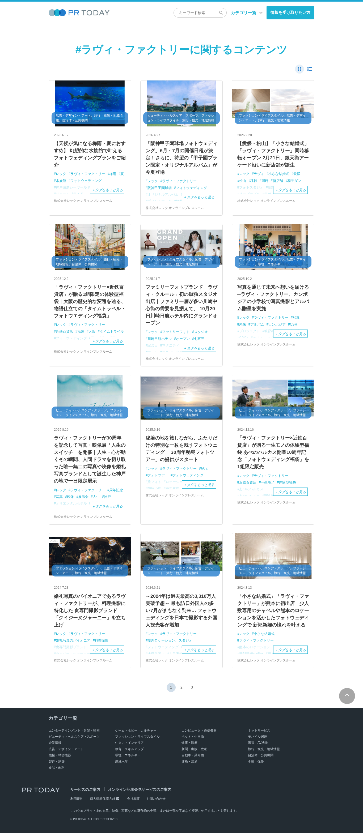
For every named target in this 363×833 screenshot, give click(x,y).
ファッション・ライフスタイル (137, 736)
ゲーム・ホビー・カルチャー (136, 730)
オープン (183, 339)
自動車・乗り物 (193, 755)
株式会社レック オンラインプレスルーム (83, 201)
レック (61, 174)
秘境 (204, 469)
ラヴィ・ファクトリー (87, 174)
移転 (253, 181)
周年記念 (116, 490)
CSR (293, 324)
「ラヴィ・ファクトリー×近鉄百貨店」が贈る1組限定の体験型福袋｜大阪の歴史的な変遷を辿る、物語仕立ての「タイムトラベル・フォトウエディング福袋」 (90, 301)
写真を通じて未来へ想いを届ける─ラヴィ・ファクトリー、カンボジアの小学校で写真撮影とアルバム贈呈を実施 (273, 297)
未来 (242, 324)
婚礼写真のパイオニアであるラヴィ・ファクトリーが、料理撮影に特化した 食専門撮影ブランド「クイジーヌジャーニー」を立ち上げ (90, 610)
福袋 (80, 332)
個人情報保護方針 (102, 799)
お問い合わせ (156, 799)
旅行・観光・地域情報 (264, 749)
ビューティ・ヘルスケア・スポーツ (74, 736)
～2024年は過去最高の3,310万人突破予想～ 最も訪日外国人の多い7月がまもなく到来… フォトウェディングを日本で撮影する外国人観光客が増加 (181, 610)
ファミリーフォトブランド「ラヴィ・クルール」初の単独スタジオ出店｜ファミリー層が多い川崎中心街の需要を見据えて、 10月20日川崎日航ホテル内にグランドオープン (181, 305)
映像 (70, 497)
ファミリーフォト (176, 332)
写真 (296, 317)
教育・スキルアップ (129, 749)
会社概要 (133, 799)
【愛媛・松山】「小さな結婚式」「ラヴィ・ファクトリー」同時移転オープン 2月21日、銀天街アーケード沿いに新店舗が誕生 (273, 154)
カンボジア (277, 324)
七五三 (199, 339)
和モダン (294, 181)
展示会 (83, 497)
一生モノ (268, 482)
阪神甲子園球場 (159, 188)
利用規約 (76, 799)
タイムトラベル (112, 332)
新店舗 (278, 181)
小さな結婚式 (278, 174)
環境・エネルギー (128, 755)
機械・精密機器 (60, 755)
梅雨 (112, 174)
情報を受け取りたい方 (290, 12)
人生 (96, 497)
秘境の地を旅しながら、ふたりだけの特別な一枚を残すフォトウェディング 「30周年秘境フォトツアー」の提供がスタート (181, 448)
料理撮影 (101, 640)
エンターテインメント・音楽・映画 (74, 730)
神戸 (107, 497)
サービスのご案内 (85, 789)
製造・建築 (57, 761)
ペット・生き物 (193, 736)
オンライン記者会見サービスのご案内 (139, 789)
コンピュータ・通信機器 (199, 730)
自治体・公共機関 (260, 755)
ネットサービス (259, 730)
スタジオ (201, 332)
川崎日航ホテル (159, 339)
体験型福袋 (287, 482)
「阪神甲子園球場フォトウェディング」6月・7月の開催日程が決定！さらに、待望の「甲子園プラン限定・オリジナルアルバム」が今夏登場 (181, 158)
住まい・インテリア (129, 743)
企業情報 (55, 743)
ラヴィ (259, 174)
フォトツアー (157, 475)
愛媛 (296, 174)
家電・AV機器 (258, 743)
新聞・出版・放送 (194, 749)
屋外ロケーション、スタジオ (169, 640)
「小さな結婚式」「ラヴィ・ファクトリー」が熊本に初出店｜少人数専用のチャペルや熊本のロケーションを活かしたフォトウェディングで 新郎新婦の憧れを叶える (273, 610)
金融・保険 (256, 761)
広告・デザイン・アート (66, 749)
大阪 (91, 332)
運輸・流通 (189, 761)
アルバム (257, 324)
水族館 (61, 181)
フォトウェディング (86, 181)
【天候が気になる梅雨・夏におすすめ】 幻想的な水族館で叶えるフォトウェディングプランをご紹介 (90, 154)
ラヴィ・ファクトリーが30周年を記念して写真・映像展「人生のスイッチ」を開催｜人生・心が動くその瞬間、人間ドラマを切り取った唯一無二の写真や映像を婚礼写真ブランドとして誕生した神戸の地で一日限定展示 (90, 459)
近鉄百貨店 (64, 332)
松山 (242, 181)
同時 (264, 181)
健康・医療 (189, 743)
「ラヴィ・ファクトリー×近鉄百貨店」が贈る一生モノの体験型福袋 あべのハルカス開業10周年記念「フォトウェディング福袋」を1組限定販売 (273, 452)
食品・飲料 (57, 768)
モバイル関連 (257, 736)
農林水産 (121, 761)
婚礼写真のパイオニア (73, 640)
